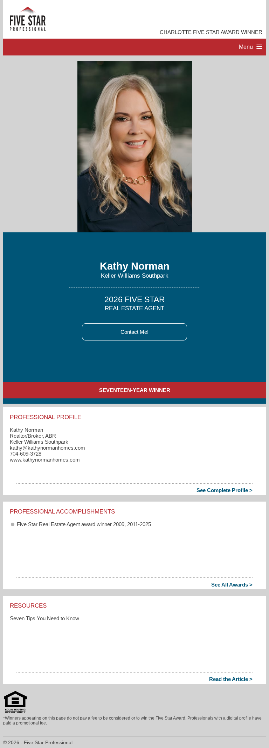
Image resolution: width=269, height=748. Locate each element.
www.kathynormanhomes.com (45, 460)
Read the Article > (231, 679)
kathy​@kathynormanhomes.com (47, 448)
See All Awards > (232, 585)
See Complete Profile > (224, 490)
